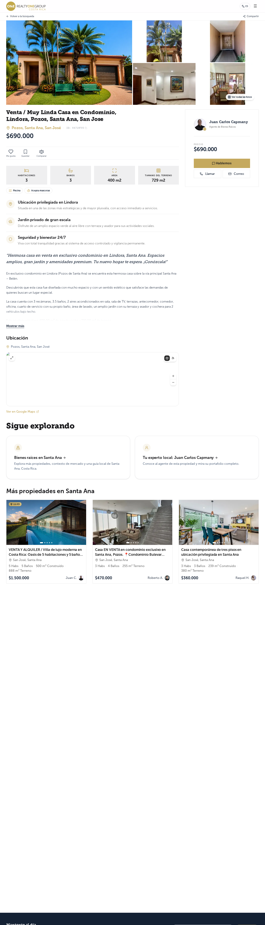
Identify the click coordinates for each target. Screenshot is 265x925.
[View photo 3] (227, 41)
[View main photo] (69, 62)
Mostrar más (15, 326)
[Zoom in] (173, 376)
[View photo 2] (164, 41)
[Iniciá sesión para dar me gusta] (10, 151)
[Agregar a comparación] (81, 539)
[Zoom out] (173, 382)
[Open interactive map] (92, 379)
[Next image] (81, 522)
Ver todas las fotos (242, 97)
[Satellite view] (173, 358)
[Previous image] (11, 522)
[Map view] (167, 358)
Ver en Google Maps (20, 411)
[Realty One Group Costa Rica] (26, 6)
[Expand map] (12, 358)
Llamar (210, 174)
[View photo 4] (164, 84)
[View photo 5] (227, 84)
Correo (239, 174)
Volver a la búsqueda (22, 16)
